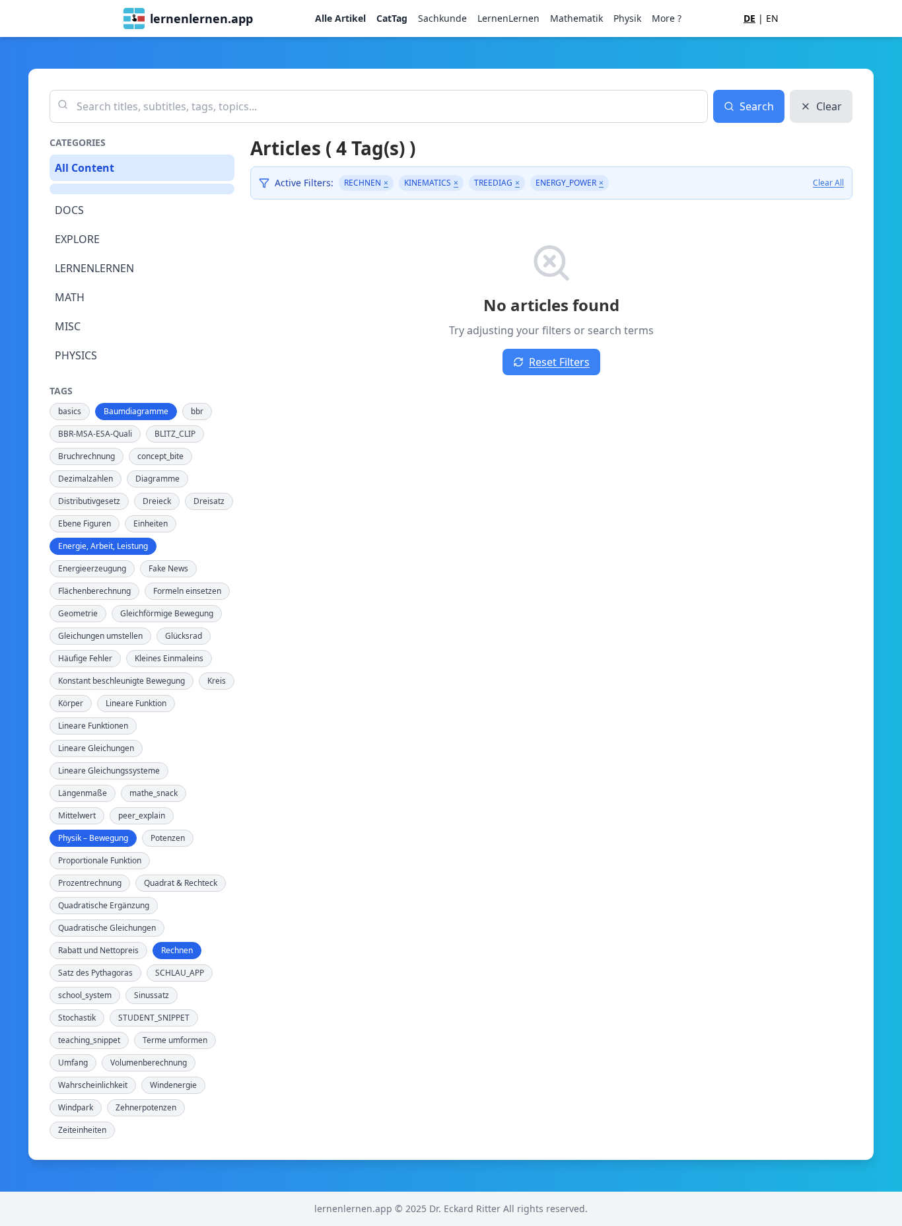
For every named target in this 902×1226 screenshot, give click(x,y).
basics (69, 411)
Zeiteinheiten (82, 1130)
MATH (70, 297)
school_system (85, 995)
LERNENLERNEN (94, 268)
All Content (84, 168)
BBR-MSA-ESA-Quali (95, 433)
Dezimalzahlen (85, 478)
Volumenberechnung (148, 1062)
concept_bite (160, 456)
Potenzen (168, 838)
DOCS (69, 210)
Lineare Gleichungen (96, 748)
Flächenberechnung (94, 590)
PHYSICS (76, 355)
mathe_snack (153, 793)
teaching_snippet (89, 1040)
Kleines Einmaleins (169, 658)
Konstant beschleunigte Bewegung (121, 680)
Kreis (216, 680)
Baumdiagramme (136, 411)
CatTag (391, 18)
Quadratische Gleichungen (107, 927)
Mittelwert (77, 815)
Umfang (73, 1062)
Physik (627, 18)
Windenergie (173, 1085)
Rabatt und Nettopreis (98, 950)
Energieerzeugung (92, 568)
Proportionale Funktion (99, 860)
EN (772, 18)
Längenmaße (82, 793)
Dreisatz (209, 501)
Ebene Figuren (84, 523)
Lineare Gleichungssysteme (109, 770)
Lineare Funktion (136, 703)
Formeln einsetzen (187, 590)
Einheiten (150, 523)
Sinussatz (151, 995)
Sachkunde (442, 18)
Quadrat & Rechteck (180, 882)
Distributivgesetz (89, 501)
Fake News (168, 568)
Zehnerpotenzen (146, 1107)
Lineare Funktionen (93, 725)
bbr (197, 411)
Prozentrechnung (89, 882)
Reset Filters (559, 362)
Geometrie (78, 613)
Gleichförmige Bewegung (166, 613)
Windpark (75, 1107)
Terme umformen (175, 1040)
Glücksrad (183, 635)
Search (757, 106)
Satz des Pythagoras (95, 972)
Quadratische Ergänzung (103, 905)
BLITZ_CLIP (175, 433)
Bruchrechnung (86, 456)
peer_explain (141, 815)
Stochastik (77, 1017)
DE (749, 18)
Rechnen (177, 950)
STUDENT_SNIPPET (154, 1017)
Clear (829, 106)
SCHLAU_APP (179, 972)
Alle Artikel (340, 18)
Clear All (828, 183)
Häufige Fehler (85, 658)
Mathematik (576, 18)
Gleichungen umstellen (100, 635)
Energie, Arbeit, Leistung (103, 546)
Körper (70, 703)
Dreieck (157, 501)
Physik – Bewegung (93, 838)
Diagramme (157, 478)
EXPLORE (77, 239)
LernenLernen (508, 18)
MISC (68, 326)
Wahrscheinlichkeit (92, 1085)
